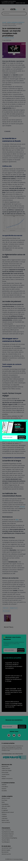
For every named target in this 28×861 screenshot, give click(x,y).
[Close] (26, 421)
